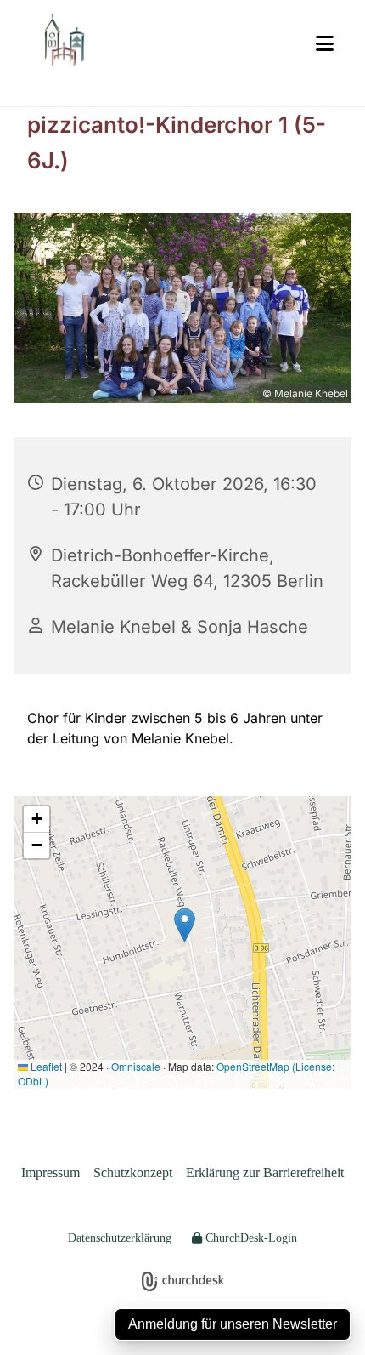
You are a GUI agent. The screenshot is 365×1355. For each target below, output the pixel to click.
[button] (324, 43)
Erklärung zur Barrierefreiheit (265, 1172)
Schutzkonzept (132, 1172)
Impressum (50, 1172)
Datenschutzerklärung (119, 1238)
